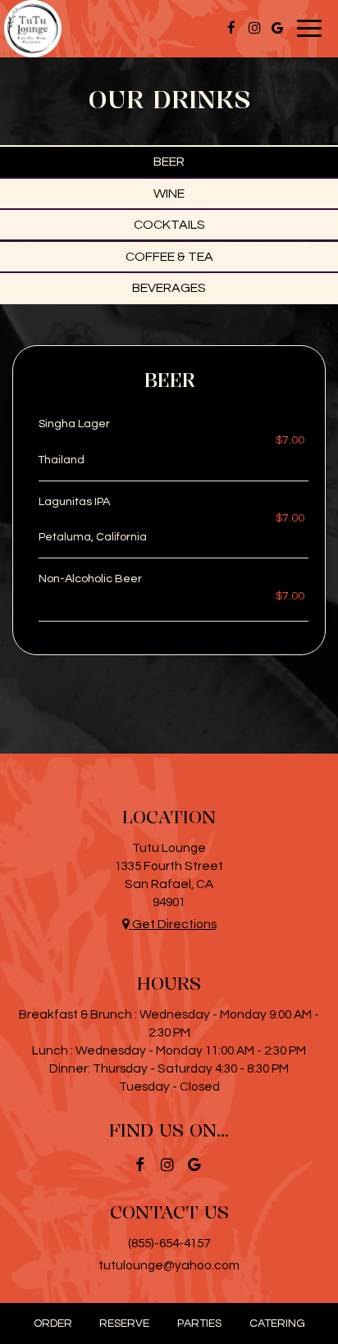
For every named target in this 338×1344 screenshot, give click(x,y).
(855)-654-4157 (169, 1243)
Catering (277, 1323)
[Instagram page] (254, 28)
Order (53, 1323)
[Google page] (277, 28)
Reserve (124, 1323)
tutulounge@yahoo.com (169, 1265)
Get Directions (173, 924)
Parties (199, 1323)
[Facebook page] (231, 28)
